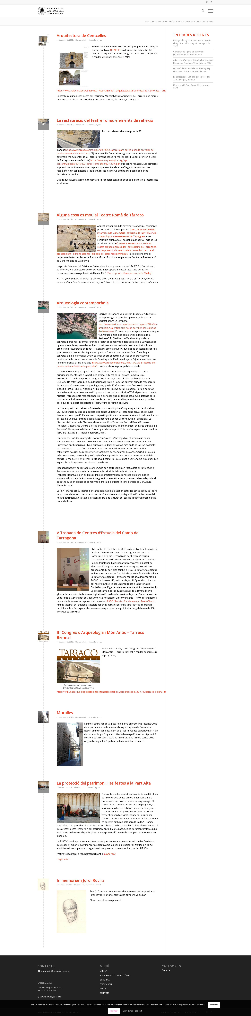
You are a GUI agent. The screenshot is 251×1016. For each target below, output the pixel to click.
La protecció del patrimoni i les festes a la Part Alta (104, 783)
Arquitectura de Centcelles (81, 35)
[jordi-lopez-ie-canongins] (43, 537)
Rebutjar (114, 1011)
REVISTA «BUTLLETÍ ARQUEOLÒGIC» (115, 975)
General (91, 40)
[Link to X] (207, 2)
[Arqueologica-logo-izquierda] (52, 10)
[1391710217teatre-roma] (43, 124)
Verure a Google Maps (50, 996)
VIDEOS (103, 988)
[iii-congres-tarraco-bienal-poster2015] (43, 636)
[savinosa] (43, 307)
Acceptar (214, 1004)
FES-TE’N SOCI (106, 984)
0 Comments (80, 40)
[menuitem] (203, 10)
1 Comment (79, 125)
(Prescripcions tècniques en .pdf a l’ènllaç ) (129, 273)
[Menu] (209, 10)
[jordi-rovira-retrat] (43, 884)
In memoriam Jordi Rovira (80, 880)
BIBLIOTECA (105, 979)
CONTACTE (104, 993)
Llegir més (62, 859)
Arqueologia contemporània (83, 303)
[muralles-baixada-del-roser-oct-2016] (43, 717)
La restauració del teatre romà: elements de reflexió (105, 120)
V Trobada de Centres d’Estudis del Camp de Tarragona (97, 535)
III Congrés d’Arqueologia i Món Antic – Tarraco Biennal (100, 635)
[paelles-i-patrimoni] (43, 787)
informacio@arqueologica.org (55, 971)
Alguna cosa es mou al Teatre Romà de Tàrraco (100, 215)
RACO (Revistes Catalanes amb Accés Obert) (130, 601)
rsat (100, 40)
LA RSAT (103, 971)
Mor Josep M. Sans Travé (184, 85)
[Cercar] (203, 10)
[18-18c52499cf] (43, 40)
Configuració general (132, 1011)
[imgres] (43, 219)
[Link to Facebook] (211, 2)
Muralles (65, 712)
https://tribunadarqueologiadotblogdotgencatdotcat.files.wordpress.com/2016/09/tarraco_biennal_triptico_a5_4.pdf (119, 691)
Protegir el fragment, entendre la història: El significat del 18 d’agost (192, 41)
